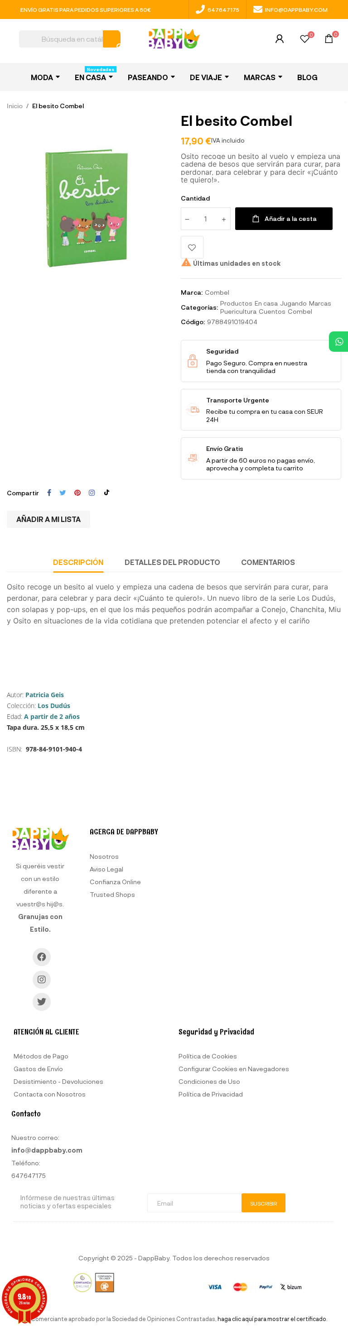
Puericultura (238, 311)
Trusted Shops (112, 894)
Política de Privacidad (211, 1094)
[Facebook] (42, 957)
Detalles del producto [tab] (172, 562)
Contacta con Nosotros (50, 1094)
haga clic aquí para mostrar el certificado (272, 1318)
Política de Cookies (208, 1056)
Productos (236, 303)
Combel (217, 292)
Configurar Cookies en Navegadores (234, 1068)
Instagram (92, 493)
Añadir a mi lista (48, 519)
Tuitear (62, 493)
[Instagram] (42, 980)
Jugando (293, 303)
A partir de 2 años (52, 716)
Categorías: (199, 307)
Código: (193, 322)
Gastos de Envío (38, 1068)
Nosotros (104, 856)
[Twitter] (42, 1002)
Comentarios (268, 562)
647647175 (223, 9)
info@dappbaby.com (296, 9)
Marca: (192, 292)
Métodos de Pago (41, 1056)
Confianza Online (115, 882)
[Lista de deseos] (305, 40)
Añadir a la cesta (291, 218)
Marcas (320, 303)
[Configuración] (279, 41)
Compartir (49, 493)
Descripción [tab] (78, 562)
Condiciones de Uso (209, 1081)
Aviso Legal (106, 869)
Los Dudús (54, 705)
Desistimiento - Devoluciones (58, 1081)
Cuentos (272, 311)
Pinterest (77, 493)
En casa (266, 303)
